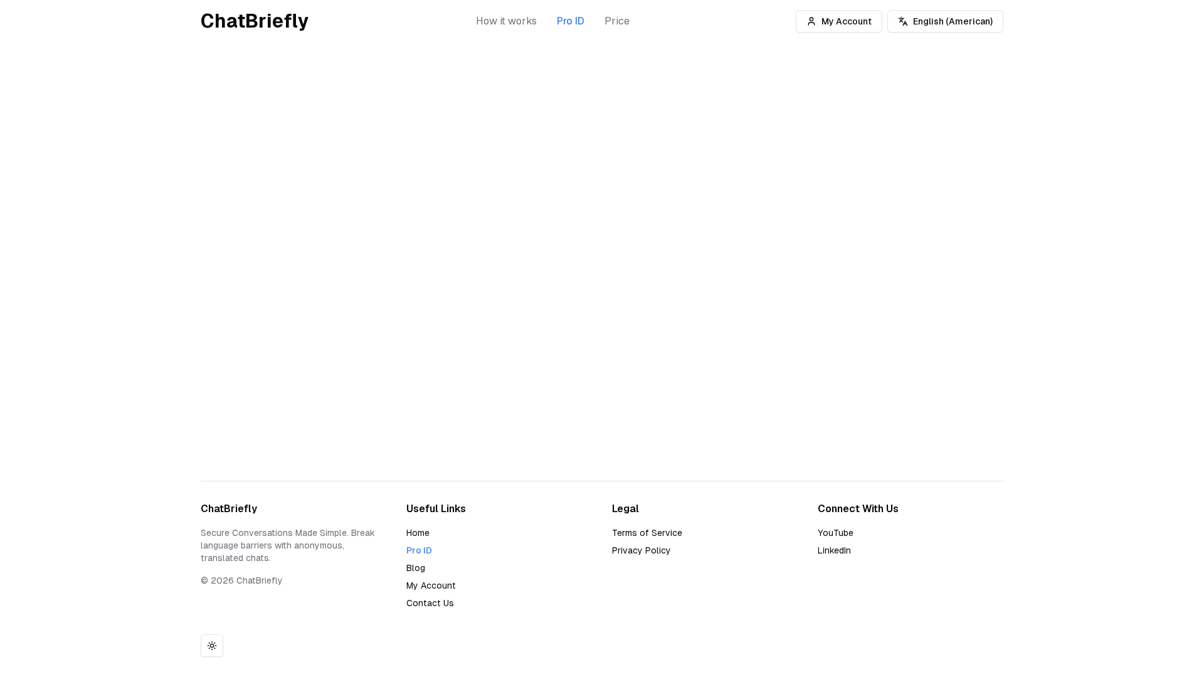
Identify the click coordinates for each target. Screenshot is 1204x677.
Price (617, 21)
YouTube (835, 533)
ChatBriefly (255, 21)
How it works (506, 21)
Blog (415, 568)
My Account (846, 21)
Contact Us (430, 603)
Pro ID (570, 21)
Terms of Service (647, 533)
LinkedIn (834, 550)
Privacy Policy (641, 550)
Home (418, 533)
